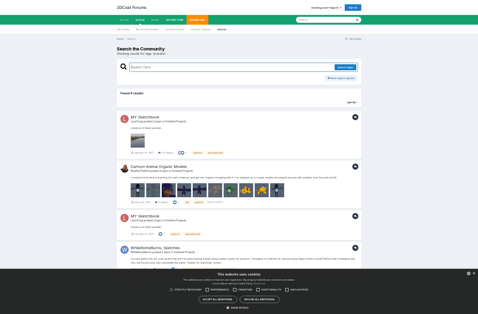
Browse (124, 19)
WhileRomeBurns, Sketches (155, 248)
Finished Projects (175, 121)
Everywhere (341, 19)
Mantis (155, 19)
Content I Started (201, 29)
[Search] (357, 20)
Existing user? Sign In (325, 7)
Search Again (345, 67)
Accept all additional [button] (217, 299)
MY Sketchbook (145, 117)
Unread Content (174, 29)
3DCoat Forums (131, 7)
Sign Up (353, 7)
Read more (260, 283)
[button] (239, 308)
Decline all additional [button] (259, 299)
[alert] (239, 291)
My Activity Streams (147, 29)
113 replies (167, 152)
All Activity (123, 29)
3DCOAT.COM (174, 19)
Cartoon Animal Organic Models (159, 166)
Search (221, 29)
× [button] (473, 273)
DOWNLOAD (197, 19)
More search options (342, 78)
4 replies (162, 202)
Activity (140, 19)
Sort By (351, 102)
